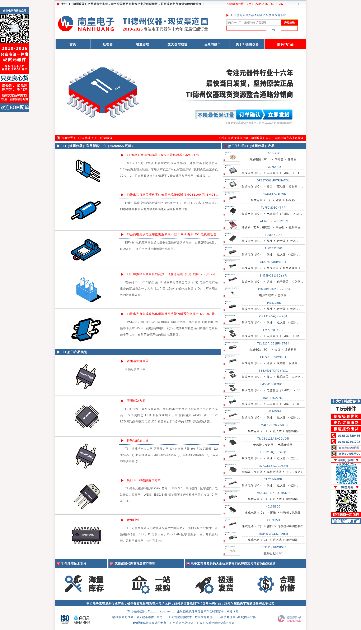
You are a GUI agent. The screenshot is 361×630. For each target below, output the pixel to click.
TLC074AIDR (273, 479)
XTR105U (273, 520)
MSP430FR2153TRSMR (273, 493)
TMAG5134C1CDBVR (273, 465)
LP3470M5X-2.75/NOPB (273, 289)
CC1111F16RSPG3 (273, 547)
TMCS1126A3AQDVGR (273, 438)
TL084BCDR (273, 234)
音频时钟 (133, 520)
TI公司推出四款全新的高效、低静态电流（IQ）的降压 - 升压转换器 (174, 274)
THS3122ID (273, 302)
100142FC (273, 153)
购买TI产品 (285, 44)
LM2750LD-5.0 (273, 330)
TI (297, 3)
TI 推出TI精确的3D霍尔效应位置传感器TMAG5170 (163, 155)
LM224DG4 (273, 411)
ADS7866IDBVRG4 (273, 262)
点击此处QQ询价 (349, 447)
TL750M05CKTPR (273, 207)
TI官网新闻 (105, 137)
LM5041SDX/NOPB (273, 384)
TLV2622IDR (273, 248)
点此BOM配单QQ (350, 453)
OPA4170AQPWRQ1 (273, 316)
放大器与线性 (178, 44)
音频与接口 (212, 44)
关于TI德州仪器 (247, 44)
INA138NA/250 (273, 397)
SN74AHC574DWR (273, 194)
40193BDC (273, 506)
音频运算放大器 (138, 361)
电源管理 (142, 44)
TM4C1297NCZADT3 (273, 425)
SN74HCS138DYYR (273, 275)
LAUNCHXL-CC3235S (273, 221)
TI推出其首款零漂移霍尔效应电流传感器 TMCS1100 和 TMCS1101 (175, 194)
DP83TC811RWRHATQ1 (273, 180)
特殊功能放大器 (138, 440)
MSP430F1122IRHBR (273, 533)
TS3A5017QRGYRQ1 (273, 370)
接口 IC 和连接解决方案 (144, 480)
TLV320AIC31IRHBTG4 (273, 343)
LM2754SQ (273, 166)
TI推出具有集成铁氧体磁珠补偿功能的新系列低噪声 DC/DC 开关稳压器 (177, 313)
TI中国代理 (83, 137)
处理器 (108, 44)
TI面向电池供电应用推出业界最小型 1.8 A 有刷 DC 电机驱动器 (171, 234)
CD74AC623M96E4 (273, 357)
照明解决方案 (136, 400)
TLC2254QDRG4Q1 (273, 452)
